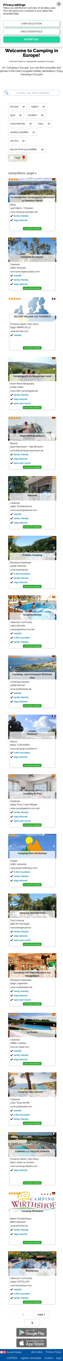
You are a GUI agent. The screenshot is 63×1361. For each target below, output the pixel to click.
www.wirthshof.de (19, 1226)
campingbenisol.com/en (22, 629)
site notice (37, 1352)
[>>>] (32, 1322)
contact (48, 1358)
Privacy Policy (53, 1352)
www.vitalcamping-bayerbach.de (26, 450)
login (58, 1358)
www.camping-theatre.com (23, 1166)
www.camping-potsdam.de (23, 212)
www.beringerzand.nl (20, 927)
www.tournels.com (19, 331)
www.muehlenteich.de (21, 987)
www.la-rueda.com (19, 1047)
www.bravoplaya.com (21, 1285)
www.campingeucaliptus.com (25, 271)
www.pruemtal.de (19, 570)
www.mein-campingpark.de (24, 391)
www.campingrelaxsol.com (23, 510)
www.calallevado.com (21, 1106)
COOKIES (12, 1358)
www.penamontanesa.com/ (24, 868)
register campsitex (30, 1358)
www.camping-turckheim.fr (23, 748)
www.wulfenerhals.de (20, 689)
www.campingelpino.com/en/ (25, 808)
